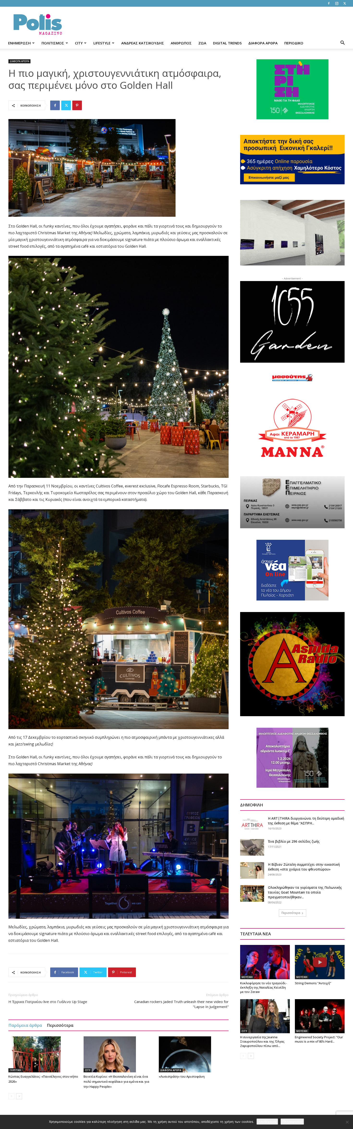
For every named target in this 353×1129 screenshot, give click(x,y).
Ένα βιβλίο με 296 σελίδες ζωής (294, 841)
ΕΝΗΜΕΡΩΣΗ (19, 43)
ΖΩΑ (202, 43)
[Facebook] (328, 3)
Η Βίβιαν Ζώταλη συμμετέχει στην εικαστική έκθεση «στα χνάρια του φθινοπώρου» (304, 866)
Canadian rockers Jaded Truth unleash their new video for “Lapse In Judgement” (181, 1004)
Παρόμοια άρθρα (25, 1025)
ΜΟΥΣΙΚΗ (247, 977)
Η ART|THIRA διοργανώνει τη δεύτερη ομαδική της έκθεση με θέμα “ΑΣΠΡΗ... (306, 820)
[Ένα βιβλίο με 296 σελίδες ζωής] (252, 847)
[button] (342, 43)
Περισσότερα (60, 1025)
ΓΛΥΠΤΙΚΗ (15, 1070)
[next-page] (19, 1096)
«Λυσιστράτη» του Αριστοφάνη (182, 1076)
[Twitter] (344, 3)
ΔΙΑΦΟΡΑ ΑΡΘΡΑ (263, 43)
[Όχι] (347, 1122)
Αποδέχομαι (267, 1121)
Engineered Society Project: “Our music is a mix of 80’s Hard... (319, 1039)
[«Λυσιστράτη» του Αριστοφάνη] (194, 1054)
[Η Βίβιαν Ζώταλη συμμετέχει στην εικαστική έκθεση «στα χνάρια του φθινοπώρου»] (252, 870)
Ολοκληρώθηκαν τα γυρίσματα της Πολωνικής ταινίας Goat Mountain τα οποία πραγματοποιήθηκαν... (305, 892)
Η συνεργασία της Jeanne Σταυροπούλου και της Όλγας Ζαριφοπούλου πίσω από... (262, 1041)
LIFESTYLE (101, 43)
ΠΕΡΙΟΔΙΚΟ (293, 43)
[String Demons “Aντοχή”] (320, 962)
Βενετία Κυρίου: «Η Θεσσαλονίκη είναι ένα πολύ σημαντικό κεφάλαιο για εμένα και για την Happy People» (116, 1081)
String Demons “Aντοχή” (313, 983)
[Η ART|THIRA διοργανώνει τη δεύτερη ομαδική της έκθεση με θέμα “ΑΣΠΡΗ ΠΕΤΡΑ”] (252, 824)
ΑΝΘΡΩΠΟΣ (181, 43)
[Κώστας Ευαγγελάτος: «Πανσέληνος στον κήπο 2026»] (43, 1054)
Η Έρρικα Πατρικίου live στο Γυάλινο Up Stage (47, 1001)
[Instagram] (336, 3)
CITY (79, 43)
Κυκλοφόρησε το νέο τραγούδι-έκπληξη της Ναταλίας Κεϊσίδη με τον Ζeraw (263, 987)
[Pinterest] (77, 105)
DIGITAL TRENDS (227, 43)
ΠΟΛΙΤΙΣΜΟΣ (53, 43)
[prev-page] (11, 1096)
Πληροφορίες (292, 1121)
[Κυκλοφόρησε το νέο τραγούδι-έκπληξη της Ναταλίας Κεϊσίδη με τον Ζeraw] (265, 962)
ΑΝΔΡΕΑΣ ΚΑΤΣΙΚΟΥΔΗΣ (142, 43)
